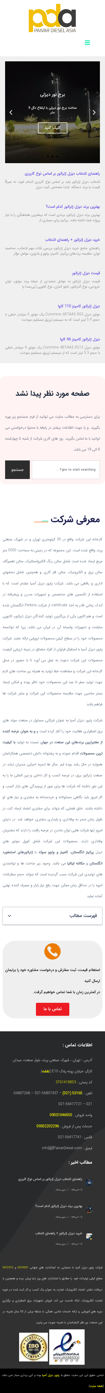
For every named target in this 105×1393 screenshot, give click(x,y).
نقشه (46, 1071)
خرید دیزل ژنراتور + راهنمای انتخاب (72, 240)
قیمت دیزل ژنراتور (86, 273)
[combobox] (66, 469)
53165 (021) (72, 1093)
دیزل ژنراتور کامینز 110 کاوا (79, 306)
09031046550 (61, 1115)
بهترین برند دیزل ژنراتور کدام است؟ (73, 207)
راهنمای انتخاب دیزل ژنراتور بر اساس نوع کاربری (62, 174)
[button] (94, 112)
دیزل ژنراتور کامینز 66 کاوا (80, 339)
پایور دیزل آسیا (50, 1375)
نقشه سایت (96, 1386)
